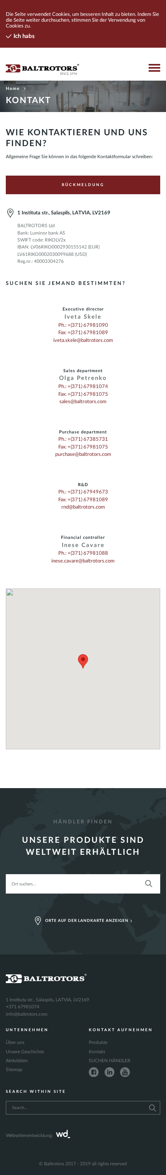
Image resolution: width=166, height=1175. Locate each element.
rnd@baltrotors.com (83, 507)
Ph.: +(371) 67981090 (83, 325)
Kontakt (97, 1051)
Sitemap (14, 1069)
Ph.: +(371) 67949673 (83, 492)
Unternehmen (27, 1030)
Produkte (98, 1042)
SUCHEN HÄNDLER (109, 1060)
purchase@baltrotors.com (83, 454)
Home (13, 88)
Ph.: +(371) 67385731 (83, 439)
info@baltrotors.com (26, 1014)
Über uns (15, 1042)
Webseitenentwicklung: (29, 1135)
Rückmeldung (83, 185)
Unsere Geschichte (25, 1051)
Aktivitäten (17, 1060)
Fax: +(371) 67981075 (83, 394)
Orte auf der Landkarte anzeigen (87, 921)
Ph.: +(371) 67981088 (83, 553)
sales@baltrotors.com (83, 401)
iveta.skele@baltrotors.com (83, 340)
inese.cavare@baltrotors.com (83, 561)
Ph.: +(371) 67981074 (83, 386)
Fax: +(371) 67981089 (83, 332)
